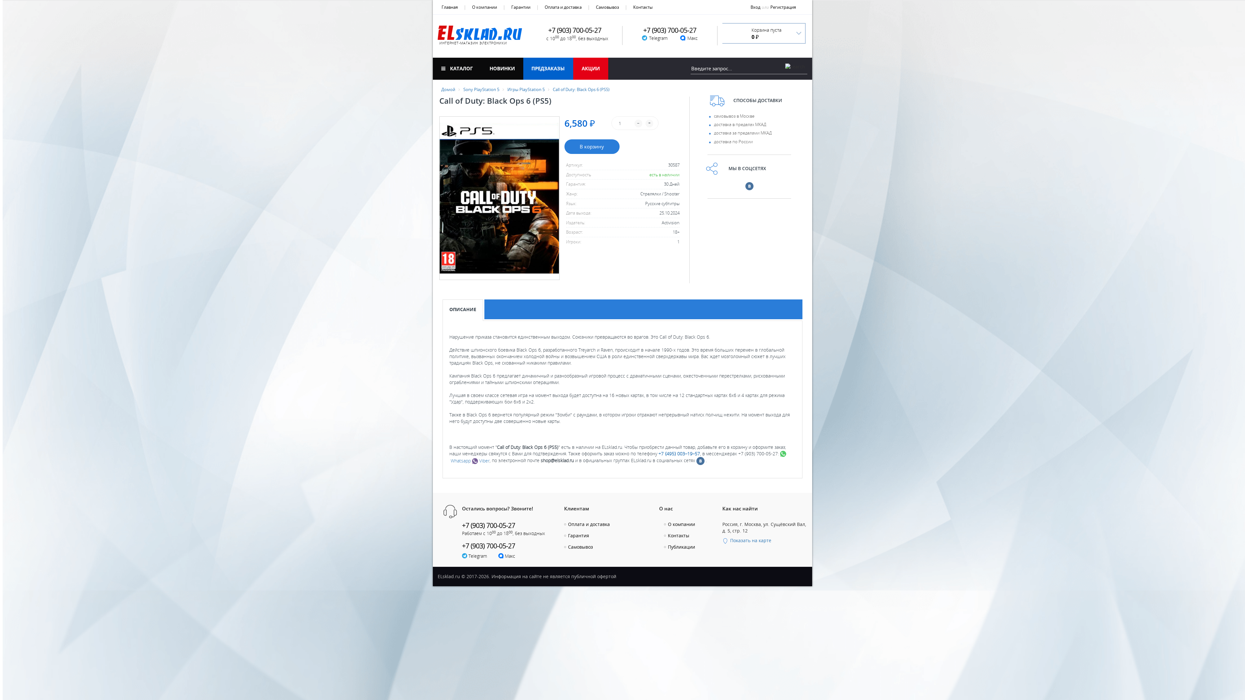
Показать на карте (750, 540)
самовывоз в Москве (734, 116)
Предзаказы (548, 68)
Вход (755, 7)
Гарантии (520, 7)
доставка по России (733, 142)
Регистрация (783, 7)
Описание (462, 309)
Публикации (681, 547)
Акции (591, 68)
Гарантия (578, 535)
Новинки (502, 68)
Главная (450, 7)
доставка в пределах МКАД (740, 124)
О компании (484, 7)
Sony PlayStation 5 (481, 89)
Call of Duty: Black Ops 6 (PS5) (581, 89)
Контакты (643, 7)
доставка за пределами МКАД (743, 133)
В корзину (592, 146)
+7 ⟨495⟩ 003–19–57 (679, 453)
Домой (448, 89)
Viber (484, 461)
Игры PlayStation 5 (526, 89)
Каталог (461, 68)
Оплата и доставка (563, 7)
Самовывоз (607, 7)
